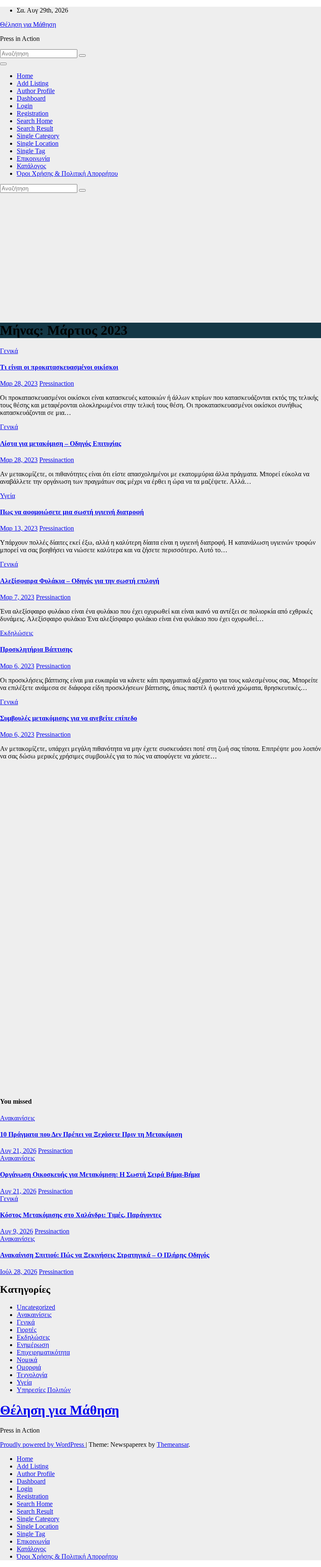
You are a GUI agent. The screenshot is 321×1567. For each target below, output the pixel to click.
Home (25, 75)
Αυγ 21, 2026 (18, 1150)
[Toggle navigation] (3, 64)
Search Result (35, 128)
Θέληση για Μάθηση (28, 24)
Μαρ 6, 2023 (17, 666)
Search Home (35, 120)
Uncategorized (36, 1307)
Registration (32, 113)
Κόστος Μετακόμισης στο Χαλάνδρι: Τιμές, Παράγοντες (80, 1214)
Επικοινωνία (33, 158)
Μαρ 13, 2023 (19, 528)
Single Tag (31, 150)
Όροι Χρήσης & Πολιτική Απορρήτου (67, 173)
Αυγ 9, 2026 (16, 1231)
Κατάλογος (31, 165)
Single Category (38, 135)
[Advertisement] (160, 255)
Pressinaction (56, 383)
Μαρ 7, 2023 (17, 597)
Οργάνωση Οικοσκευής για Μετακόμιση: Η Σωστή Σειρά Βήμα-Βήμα (100, 1174)
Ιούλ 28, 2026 (18, 1271)
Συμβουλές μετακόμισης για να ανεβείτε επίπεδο (68, 718)
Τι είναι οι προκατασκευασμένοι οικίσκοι (59, 367)
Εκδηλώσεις (16, 633)
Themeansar (173, 1444)
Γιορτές (26, 1329)
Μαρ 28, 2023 (19, 383)
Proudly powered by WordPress (43, 1444)
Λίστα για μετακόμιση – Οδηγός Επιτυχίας (60, 443)
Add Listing (32, 83)
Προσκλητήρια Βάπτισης (36, 649)
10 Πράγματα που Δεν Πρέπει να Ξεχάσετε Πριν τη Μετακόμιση (91, 1134)
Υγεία (7, 495)
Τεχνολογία (32, 1374)
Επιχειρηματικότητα (43, 1352)
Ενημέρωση (33, 1344)
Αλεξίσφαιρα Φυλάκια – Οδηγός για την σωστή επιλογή (79, 580)
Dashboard (31, 98)
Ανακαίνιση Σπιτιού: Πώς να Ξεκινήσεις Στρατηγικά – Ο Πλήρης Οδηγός (104, 1255)
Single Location (38, 143)
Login (25, 105)
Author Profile (36, 90)
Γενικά (9, 350)
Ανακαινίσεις (17, 1118)
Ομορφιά (29, 1367)
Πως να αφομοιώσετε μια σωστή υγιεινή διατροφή (72, 512)
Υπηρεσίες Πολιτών (44, 1389)
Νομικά (27, 1359)
